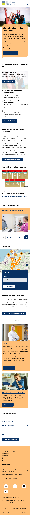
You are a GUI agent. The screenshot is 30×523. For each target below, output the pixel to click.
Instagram (15, 485)
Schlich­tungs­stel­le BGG (8, 502)
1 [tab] (7, 237)
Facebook (6, 485)
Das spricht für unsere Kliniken (12, 159)
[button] (19, 260)
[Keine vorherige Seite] (4, 237)
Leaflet (20, 249)
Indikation (5, 276)
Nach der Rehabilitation (8, 425)
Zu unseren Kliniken (10, 53)
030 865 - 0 (7, 458)
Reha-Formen (5, 430)
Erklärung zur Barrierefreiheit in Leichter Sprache (13, 475)
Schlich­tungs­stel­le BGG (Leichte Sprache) (13, 500)
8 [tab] (15, 239)
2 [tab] (10, 237)
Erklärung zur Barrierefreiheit (10, 467)
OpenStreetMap (27, 249)
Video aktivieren (8, 81)
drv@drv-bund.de (9, 460)
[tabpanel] (15, 222)
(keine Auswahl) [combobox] (8, 279)
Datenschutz (23, 508)
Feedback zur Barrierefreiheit (9, 478)
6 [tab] (20, 237)
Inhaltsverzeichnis (6, 508)
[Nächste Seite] (26, 237)
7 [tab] (22, 237)
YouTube (24, 485)
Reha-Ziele (5, 434)
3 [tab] (12, 237)
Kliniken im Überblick (9, 120)
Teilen (6, 491)
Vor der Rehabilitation (7, 421)
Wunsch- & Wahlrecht (7, 417)
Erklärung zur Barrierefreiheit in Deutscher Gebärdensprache (10, 470)
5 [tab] (17, 237)
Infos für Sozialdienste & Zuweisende (14, 313)
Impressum (16, 508)
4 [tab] (15, 237)
